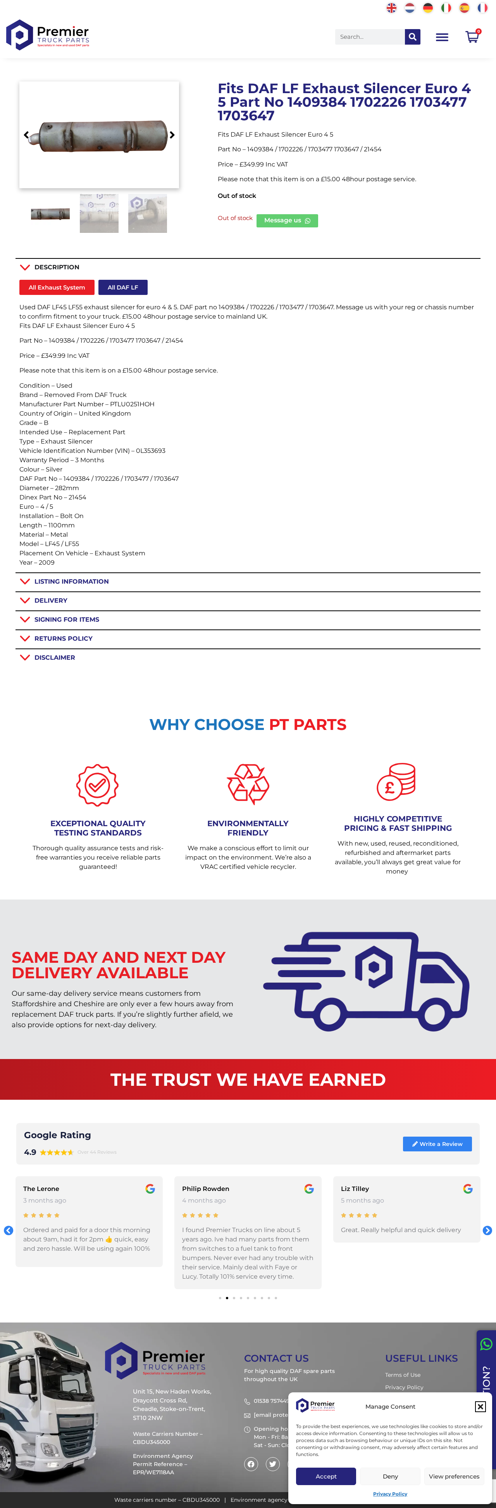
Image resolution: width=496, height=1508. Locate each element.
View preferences (454, 1476)
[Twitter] (273, 1464)
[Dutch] (410, 7)
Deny (390, 1476)
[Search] (412, 37)
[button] (480, 1407)
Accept (326, 1476)
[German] (428, 7)
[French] (483, 7)
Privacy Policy (390, 1494)
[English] (392, 7)
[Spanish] (465, 7)
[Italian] (446, 7)
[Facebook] (251, 1464)
